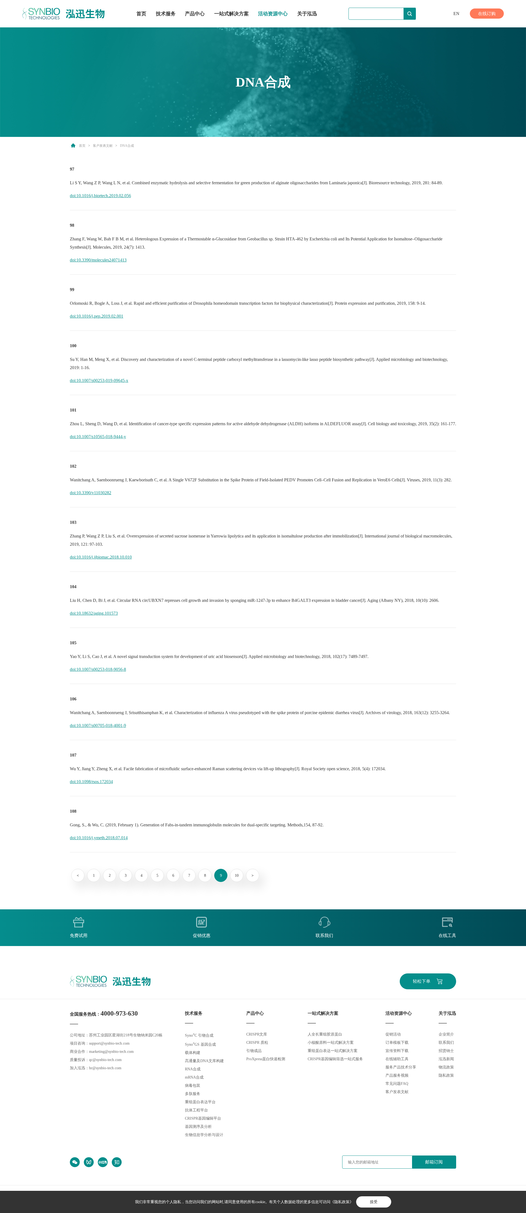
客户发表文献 (103, 146)
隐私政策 (446, 1075)
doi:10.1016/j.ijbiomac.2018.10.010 (101, 557)
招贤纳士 (446, 1051)
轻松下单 (421, 981)
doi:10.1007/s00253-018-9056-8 (98, 669)
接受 (374, 1202)
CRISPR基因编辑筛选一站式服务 (335, 1059)
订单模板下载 (396, 1042)
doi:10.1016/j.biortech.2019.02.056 (100, 195)
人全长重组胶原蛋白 (325, 1034)
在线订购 (487, 13)
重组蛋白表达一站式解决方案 (333, 1051)
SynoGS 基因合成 (200, 1044)
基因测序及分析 (198, 1127)
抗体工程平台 (196, 1110)
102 (73, 466)
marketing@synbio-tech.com (111, 1052)
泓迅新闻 (446, 1059)
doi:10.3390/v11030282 (90, 492)
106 (73, 699)
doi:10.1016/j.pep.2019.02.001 (96, 316)
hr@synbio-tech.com (105, 1068)
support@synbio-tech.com (109, 1043)
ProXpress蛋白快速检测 (265, 1059)
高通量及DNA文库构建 (204, 1061)
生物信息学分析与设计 (204, 1135)
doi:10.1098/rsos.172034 (91, 781)
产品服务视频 (396, 1075)
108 (73, 811)
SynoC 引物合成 (199, 1035)
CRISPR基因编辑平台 (203, 1118)
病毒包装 (192, 1085)
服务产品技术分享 (400, 1067)
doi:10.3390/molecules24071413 (98, 260)
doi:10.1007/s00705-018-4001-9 (98, 725)
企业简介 (446, 1034)
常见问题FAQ (396, 1084)
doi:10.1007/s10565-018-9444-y (98, 436)
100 (73, 345)
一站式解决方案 (231, 13)
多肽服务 (192, 1094)
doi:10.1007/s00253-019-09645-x (99, 380)
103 (73, 522)
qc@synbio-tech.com (105, 1060)
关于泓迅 (307, 13)
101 (73, 410)
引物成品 (254, 1051)
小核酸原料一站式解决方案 (331, 1042)
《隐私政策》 (341, 1202)
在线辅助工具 (396, 1059)
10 (237, 875)
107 (73, 755)
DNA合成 (127, 146)
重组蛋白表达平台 (200, 1102)
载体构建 (192, 1053)
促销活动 (393, 1034)
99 (72, 289)
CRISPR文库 (256, 1034)
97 (72, 169)
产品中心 (195, 13)
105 (73, 642)
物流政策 (446, 1067)
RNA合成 (193, 1069)
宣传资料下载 (396, 1051)
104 (73, 586)
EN (456, 13)
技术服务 (166, 13)
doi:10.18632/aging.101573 (94, 613)
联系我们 (446, 1042)
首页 (141, 13)
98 (72, 225)
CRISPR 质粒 (257, 1042)
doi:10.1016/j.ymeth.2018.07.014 (99, 837)
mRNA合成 (194, 1077)
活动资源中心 (273, 13)
